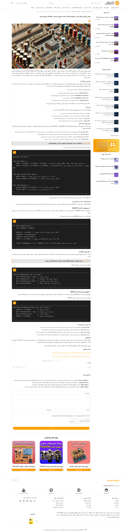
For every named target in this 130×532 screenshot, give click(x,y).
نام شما (88, 410)
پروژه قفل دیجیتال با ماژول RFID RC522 (24, 466)
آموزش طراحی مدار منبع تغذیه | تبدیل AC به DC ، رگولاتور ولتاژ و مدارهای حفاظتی (104, 121)
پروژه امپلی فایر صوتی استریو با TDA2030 (51, 466)
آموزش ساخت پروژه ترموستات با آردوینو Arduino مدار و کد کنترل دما (104, 74)
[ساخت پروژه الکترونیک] (112, 3)
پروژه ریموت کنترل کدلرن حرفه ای (79, 466)
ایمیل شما (49, 410)
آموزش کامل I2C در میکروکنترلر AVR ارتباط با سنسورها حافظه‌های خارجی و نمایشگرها (71, 353)
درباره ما (116, 507)
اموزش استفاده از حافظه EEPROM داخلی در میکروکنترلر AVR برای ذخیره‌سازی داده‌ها (72, 356)
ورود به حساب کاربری (20, 3)
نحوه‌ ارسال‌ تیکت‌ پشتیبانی (58, 507)
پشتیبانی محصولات (87, 500)
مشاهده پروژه (78, 470)
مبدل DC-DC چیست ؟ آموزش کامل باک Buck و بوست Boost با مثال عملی (104, 82)
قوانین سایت (116, 503)
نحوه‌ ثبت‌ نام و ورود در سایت (57, 500)
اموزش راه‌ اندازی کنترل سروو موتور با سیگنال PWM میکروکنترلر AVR (105, 106)
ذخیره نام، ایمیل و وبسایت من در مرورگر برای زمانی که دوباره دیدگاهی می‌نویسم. (70, 416)
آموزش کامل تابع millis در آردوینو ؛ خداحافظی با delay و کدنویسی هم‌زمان (104, 113)
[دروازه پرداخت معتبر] (31, 521)
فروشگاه (117, 500)
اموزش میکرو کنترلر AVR (76, 11)
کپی (14, 152)
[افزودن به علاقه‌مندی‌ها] (74, 21)
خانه (91, 11)
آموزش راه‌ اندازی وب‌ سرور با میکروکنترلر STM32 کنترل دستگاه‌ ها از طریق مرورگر (104, 98)
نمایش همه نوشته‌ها (114, 135)
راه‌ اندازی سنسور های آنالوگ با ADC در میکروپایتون (106, 90)
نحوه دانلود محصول (59, 505)
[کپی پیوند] (13, 367)
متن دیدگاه (87, 393)
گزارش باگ (89, 507)
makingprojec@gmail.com (108, 485)
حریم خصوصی (88, 503)
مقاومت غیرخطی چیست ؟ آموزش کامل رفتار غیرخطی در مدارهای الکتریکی (105, 129)
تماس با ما (116, 505)
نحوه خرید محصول (59, 503)
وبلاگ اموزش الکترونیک (85, 11)
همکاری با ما (88, 505)
